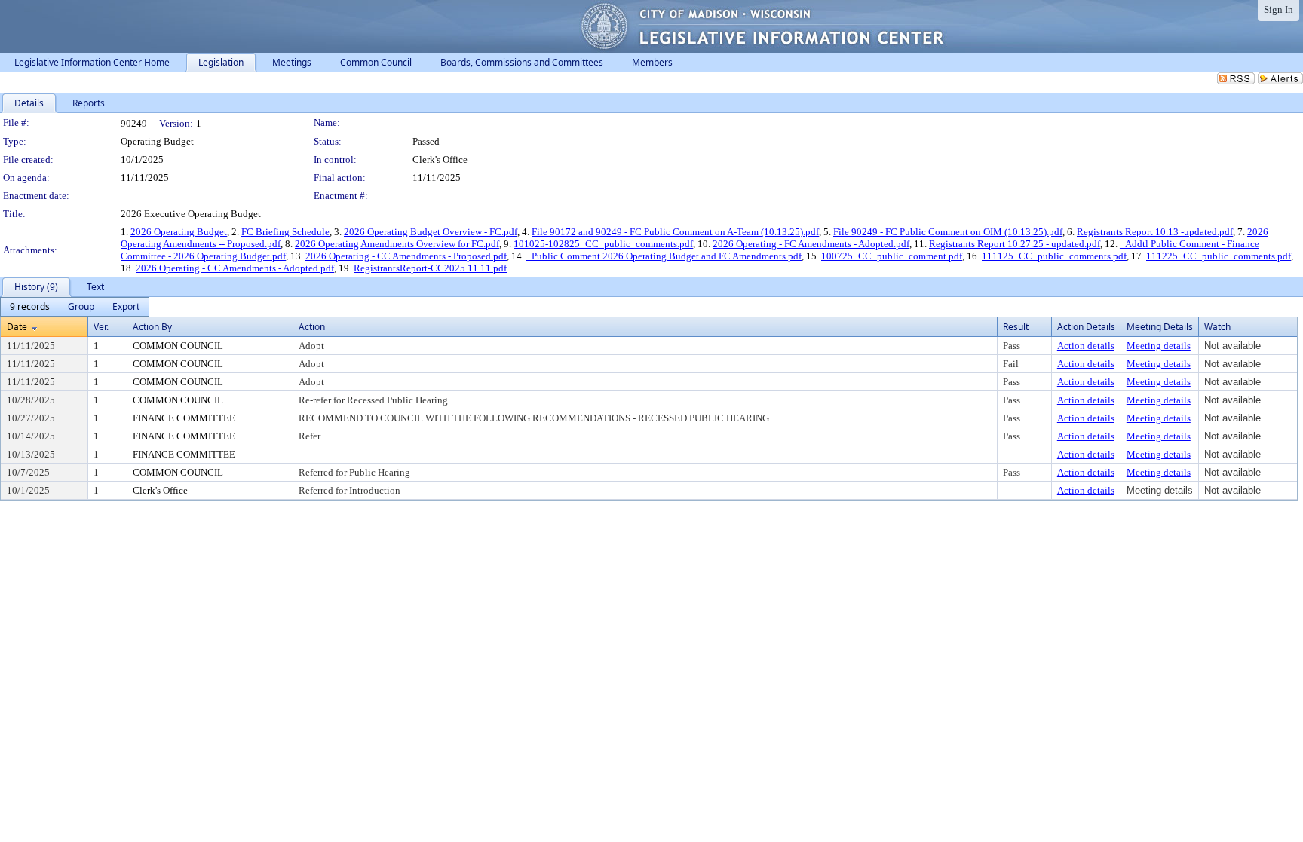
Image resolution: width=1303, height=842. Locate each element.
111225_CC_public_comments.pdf (1218, 256)
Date (17, 326)
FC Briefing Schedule (285, 231)
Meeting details (1159, 345)
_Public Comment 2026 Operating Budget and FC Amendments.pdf (664, 256)
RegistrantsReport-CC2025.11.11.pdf (430, 268)
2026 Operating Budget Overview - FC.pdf (430, 231)
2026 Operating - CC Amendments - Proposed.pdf (406, 256)
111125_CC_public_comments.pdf (1054, 256)
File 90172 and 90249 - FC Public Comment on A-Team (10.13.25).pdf (675, 231)
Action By (152, 326)
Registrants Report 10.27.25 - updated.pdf (1014, 244)
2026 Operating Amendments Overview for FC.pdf (397, 244)
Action (312, 326)
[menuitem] (30, 307)
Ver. (101, 326)
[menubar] (74, 307)
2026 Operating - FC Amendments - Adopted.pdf (811, 244)
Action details (1085, 345)
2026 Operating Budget (178, 231)
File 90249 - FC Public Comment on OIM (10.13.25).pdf (947, 231)
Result (1016, 326)
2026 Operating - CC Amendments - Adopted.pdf (235, 268)
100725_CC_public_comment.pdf (891, 256)
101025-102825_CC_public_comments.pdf (603, 244)
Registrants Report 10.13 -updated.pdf (1155, 231)
